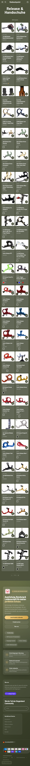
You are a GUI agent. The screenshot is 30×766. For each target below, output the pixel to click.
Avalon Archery (5, 76)
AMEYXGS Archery (6, 139)
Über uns (16, 626)
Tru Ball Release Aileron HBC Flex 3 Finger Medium (7, 231)
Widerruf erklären (9, 724)
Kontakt (6, 731)
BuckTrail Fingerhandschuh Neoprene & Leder (7, 101)
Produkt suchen (16, 622)
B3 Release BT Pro (21, 497)
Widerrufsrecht (8, 721)
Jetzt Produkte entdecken (16, 617)
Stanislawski (5, 119)
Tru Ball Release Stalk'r (8, 563)
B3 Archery (5, 275)
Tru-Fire (18, 34)
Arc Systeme (5, 431)
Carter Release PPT (7, 253)
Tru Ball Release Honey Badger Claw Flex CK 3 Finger (21, 255)
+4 (11, 236)
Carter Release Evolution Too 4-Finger (20, 411)
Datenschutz (8, 726)
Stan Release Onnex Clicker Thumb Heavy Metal (8, 187)
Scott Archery (19, 517)
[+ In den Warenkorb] (12, 30)
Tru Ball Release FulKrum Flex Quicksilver (20, 58)
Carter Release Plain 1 (22, 453)
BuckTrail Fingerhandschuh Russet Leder (21, 101)
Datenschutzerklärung (20, 757)
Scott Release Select (22, 519)
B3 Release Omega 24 (22, 433)
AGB (6, 729)
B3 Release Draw (7, 541)
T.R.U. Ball (5, 34)
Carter (18, 183)
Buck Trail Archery (6, 97)
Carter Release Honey (22, 387)
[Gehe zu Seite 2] (18, 575)
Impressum (7, 719)
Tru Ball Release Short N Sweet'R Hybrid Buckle (8, 58)
